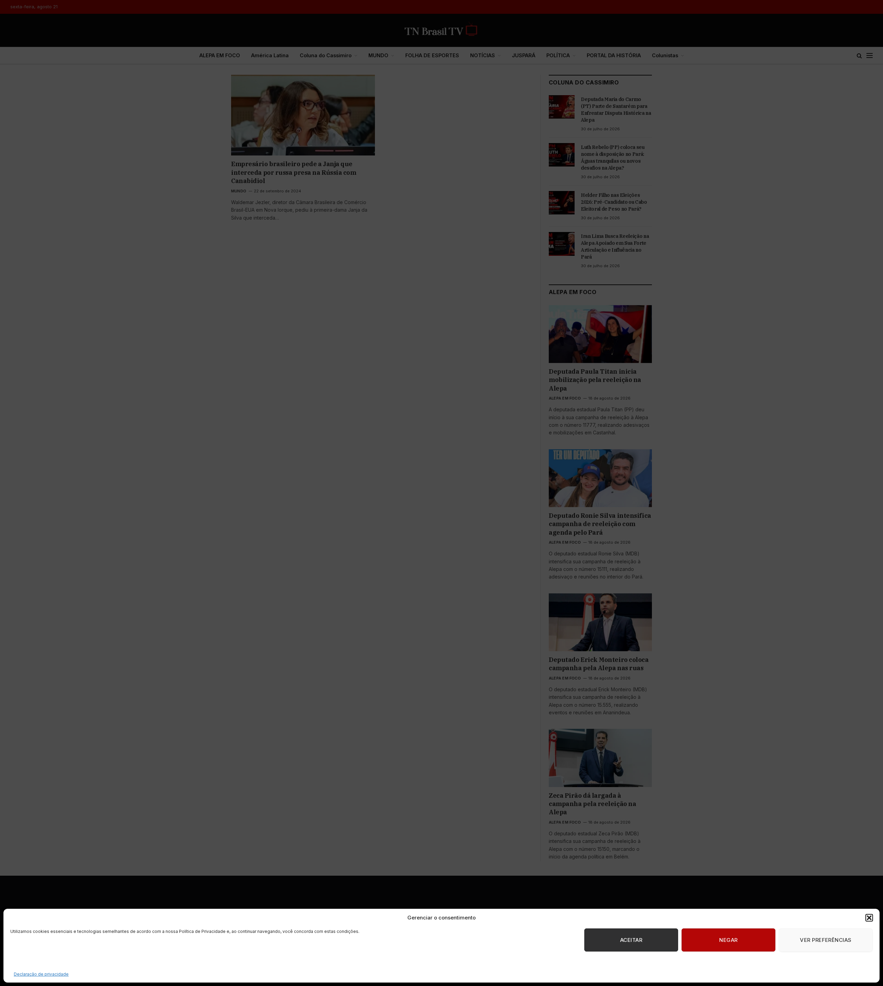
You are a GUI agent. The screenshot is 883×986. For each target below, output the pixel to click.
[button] (869, 917)
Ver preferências (825, 940)
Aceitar (631, 940)
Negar (728, 940)
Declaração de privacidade (41, 974)
